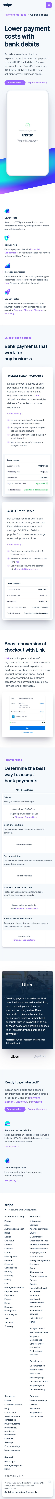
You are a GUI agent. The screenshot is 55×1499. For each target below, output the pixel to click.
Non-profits (35, 1306)
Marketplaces (36, 1256)
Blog (7, 1408)
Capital (8, 1236)
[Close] (49, 1482)
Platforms (34, 1264)
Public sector (36, 1317)
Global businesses (39, 1248)
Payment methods (15, 14)
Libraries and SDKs (39, 1381)
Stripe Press (36, 1412)
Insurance (34, 1295)
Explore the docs (36, 82)
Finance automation (39, 1244)
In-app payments (38, 1252)
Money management (40, 1260)
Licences (9, 1438)
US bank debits (39, 14)
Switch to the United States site (21, 1492)
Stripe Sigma (11, 1314)
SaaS (32, 1268)
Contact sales (14, 82)
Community (10, 1412)
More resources (12, 1450)
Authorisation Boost (14, 1228)
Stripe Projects (37, 1385)
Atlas (7, 1224)
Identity (8, 1271)
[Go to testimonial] (25, 1047)
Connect (9, 1248)
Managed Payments (14, 1287)
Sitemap (9, 1442)
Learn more (13, 413)
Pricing (8, 1220)
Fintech (33, 1280)
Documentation (37, 1365)
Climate (8, 1244)
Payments (10, 1295)
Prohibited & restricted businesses (11, 1431)
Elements (9, 1260)
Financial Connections (26, 569)
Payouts (9, 1299)
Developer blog (37, 1389)
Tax (6, 1318)
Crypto (8, 1252)
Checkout (39, 310)
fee (17, 561)
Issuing (8, 1279)
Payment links (11, 1291)
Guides (8, 1400)
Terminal (9, 1322)
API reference (36, 1369)
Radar (7, 1303)
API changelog (37, 1377)
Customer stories (13, 1404)
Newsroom (35, 1408)
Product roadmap (38, 1400)
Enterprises (35, 1220)
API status (35, 1373)
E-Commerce (36, 1236)
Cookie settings (12, 1446)
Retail (32, 1321)
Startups (34, 1224)
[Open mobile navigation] (49, 5)
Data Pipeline (11, 1256)
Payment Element (23, 310)
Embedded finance (39, 1240)
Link (7, 283)
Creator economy (38, 1276)
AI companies (36, 1272)
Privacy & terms (12, 1423)
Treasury (9, 1326)
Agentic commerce (39, 1228)
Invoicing (9, 313)
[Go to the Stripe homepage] (8, 1205)
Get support (10, 1461)
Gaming (33, 1284)
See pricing (10, 1180)
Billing (7, 1232)
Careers (34, 1404)
